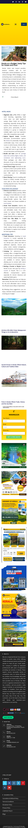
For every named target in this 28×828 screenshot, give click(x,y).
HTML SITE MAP (7, 775)
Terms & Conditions (8, 801)
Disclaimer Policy (7, 805)
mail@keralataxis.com (13, 742)
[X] (5, 783)
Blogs (4, 814)
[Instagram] (14, 783)
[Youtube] (9, 788)
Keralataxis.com (11, 747)
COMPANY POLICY (8, 811)
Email (4, 424)
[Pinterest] (23, 783)
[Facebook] (9, 783)
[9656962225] (14, 411)
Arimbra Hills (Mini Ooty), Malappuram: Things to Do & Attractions (13, 331)
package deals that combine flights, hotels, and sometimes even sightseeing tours (15, 156)
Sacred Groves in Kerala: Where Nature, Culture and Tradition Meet (13, 365)
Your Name (6, 418)
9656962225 (14, 415)
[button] (15, 24)
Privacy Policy (6, 808)
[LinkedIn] (18, 783)
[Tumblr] (5, 788)
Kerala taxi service (12, 661)
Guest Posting (8, 717)
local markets (7, 203)
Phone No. (6, 430)
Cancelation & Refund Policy (10, 798)
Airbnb (8, 140)
